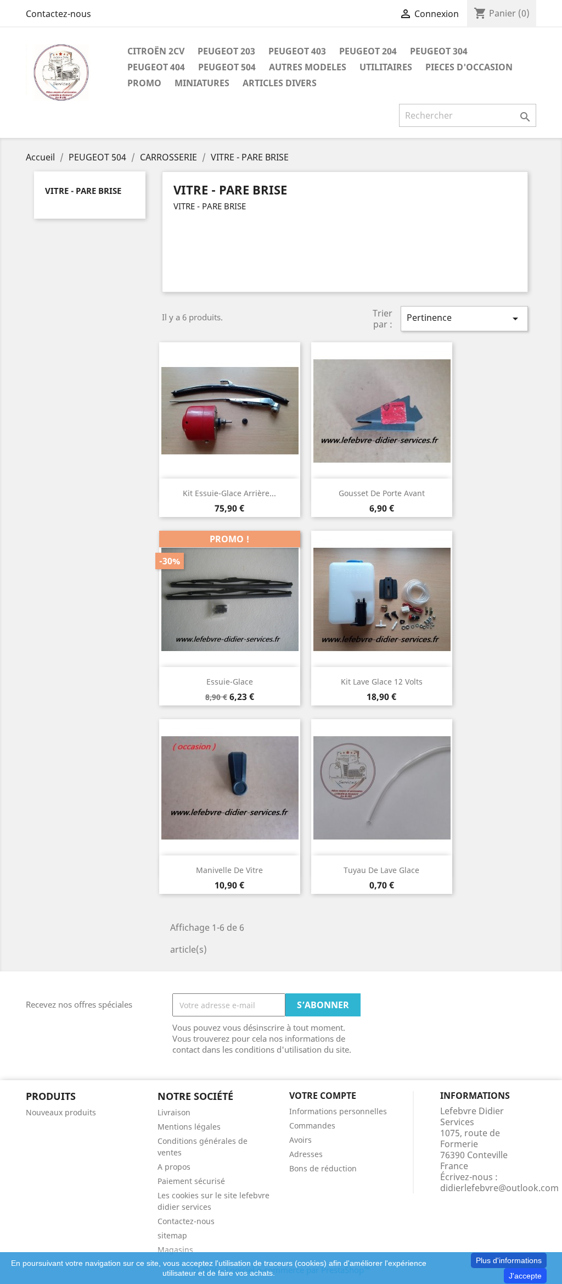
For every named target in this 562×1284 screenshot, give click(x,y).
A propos (174, 1166)
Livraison (174, 1112)
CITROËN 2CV (155, 51)
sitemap (172, 1235)
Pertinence (464, 318)
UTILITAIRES (385, 67)
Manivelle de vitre (229, 870)
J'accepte (525, 1275)
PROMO (144, 83)
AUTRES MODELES (307, 67)
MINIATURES (202, 83)
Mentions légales (189, 1126)
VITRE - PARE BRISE (83, 190)
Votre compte (322, 1096)
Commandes (312, 1125)
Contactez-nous (58, 14)
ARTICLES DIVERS (280, 83)
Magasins (175, 1249)
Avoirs (300, 1140)
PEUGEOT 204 (368, 51)
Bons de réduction (323, 1168)
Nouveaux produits (61, 1112)
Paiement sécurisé (191, 1181)
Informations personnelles (338, 1111)
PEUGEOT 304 (439, 51)
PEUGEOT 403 (297, 51)
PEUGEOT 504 (227, 67)
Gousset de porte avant (382, 493)
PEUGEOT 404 (156, 67)
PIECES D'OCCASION (469, 67)
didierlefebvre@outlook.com (499, 1188)
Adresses (306, 1154)
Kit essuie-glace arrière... (229, 493)
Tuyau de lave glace (381, 870)
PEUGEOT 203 (226, 51)
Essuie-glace (229, 681)
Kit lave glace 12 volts (382, 681)
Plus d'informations (509, 1260)
